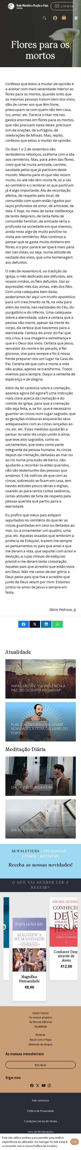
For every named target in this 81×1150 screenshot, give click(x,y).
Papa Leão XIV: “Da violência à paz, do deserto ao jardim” (38, 688)
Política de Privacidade (40, 1111)
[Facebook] (32, 1085)
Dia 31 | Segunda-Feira (32, 787)
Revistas (40, 1034)
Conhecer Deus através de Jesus (59, 956)
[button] (44, 18)
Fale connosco (40, 1100)
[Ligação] (40, 858)
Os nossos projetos (40, 1017)
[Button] (55, 18)
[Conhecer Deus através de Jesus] (59, 921)
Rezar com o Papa (40, 1039)
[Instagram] (49, 1086)
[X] (37, 1085)
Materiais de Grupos (41, 1044)
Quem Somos (40, 1013)
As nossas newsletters (24, 1054)
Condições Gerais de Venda (40, 1121)
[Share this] (23, 624)
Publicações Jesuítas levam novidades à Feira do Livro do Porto (39, 728)
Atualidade (40, 1026)
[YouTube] (43, 1085)
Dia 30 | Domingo (27, 830)
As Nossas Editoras (40, 1022)
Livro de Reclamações (40, 1132)
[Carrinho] (64, 17)
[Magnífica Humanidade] (22, 945)
